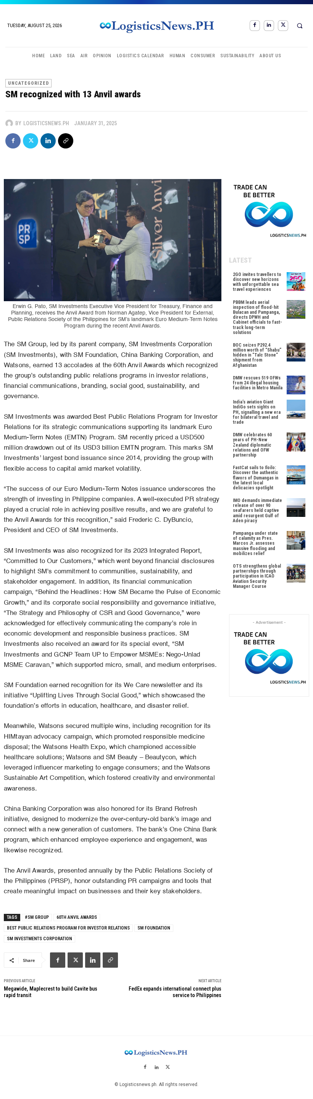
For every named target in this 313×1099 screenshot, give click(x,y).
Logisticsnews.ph (46, 123)
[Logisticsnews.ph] (10, 123)
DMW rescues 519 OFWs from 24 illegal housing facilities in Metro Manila (257, 383)
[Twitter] (283, 25)
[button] (299, 25)
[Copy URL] (65, 140)
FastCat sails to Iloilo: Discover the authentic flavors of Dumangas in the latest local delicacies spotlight (255, 478)
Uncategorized (28, 83)
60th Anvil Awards (76, 917)
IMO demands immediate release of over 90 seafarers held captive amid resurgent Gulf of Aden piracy (257, 510)
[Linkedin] (269, 25)
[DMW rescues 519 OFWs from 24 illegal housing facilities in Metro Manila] (296, 385)
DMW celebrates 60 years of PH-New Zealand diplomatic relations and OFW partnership (252, 445)
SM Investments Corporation (39, 938)
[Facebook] (255, 25)
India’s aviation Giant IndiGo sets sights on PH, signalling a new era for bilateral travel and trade (257, 412)
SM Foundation (153, 928)
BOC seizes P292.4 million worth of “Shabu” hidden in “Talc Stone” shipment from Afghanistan (257, 355)
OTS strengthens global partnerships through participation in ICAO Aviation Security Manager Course (257, 576)
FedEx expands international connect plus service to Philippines (175, 992)
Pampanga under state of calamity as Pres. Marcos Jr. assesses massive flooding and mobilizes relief (255, 543)
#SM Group (37, 917)
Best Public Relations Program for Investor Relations (68, 928)
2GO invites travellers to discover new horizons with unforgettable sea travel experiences (257, 282)
